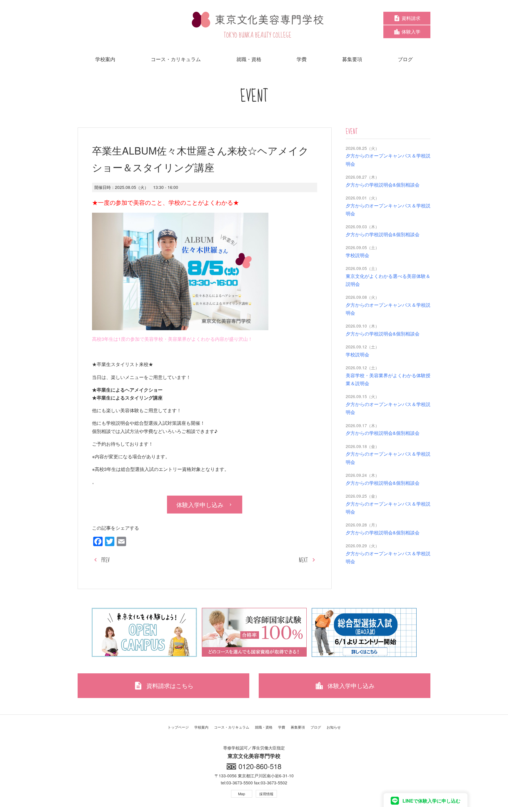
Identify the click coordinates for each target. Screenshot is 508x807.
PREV (105, 560)
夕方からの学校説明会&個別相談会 (383, 184)
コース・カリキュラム (231, 726)
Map (241, 793)
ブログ (315, 726)
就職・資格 (264, 726)
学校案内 (201, 726)
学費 (281, 726)
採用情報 (266, 793)
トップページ (178, 726)
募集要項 (298, 726)
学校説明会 (357, 255)
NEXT (303, 560)
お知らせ (334, 726)
